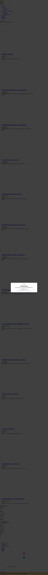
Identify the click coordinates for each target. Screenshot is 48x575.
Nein (26, 289)
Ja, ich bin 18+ (23, 289)
